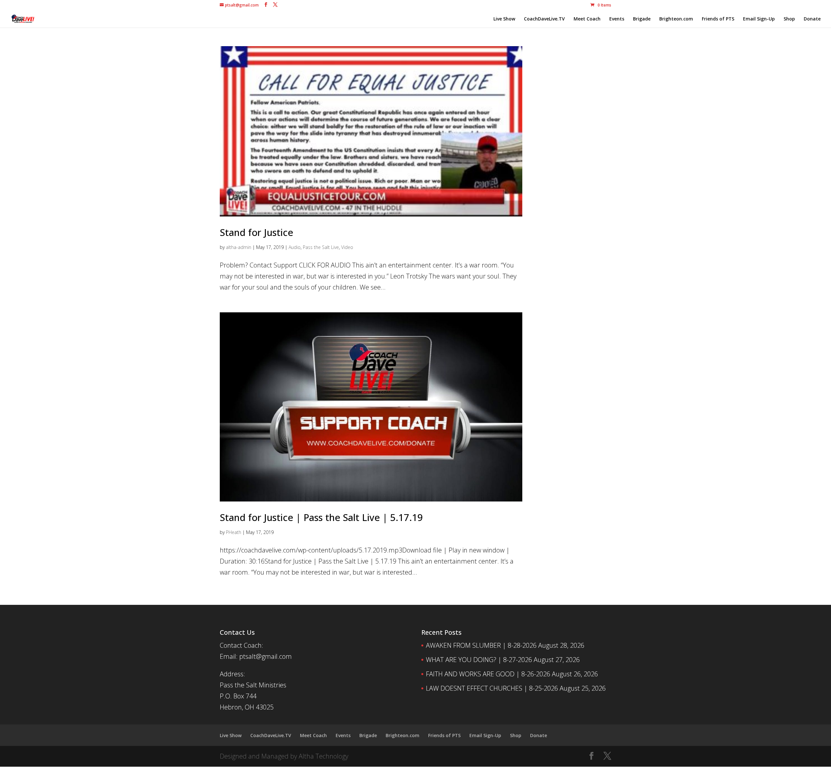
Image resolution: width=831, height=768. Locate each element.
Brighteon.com (676, 19)
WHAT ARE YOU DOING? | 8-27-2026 (479, 659)
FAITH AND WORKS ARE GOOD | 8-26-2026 (488, 674)
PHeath (233, 532)
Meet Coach (587, 19)
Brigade (642, 19)
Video (347, 247)
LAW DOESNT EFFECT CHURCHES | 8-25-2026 (492, 688)
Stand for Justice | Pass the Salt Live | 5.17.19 (321, 517)
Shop (789, 19)
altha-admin (238, 247)
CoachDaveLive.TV (544, 19)
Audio (295, 247)
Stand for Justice (256, 232)
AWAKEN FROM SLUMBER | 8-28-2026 (481, 645)
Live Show (504, 19)
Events (616, 19)
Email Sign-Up (759, 19)
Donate (812, 19)
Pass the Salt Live (321, 247)
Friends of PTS (718, 19)
